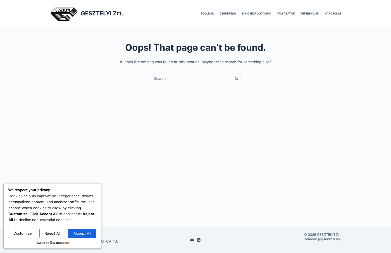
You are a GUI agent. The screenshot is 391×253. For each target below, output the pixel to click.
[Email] (192, 240)
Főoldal (207, 13)
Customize (22, 233)
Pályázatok (286, 13)
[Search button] (236, 78)
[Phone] (198, 240)
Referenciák (309, 13)
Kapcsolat (333, 13)
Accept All (82, 233)
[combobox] (191, 78)
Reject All (53, 233)
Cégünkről (227, 13)
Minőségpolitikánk (256, 13)
